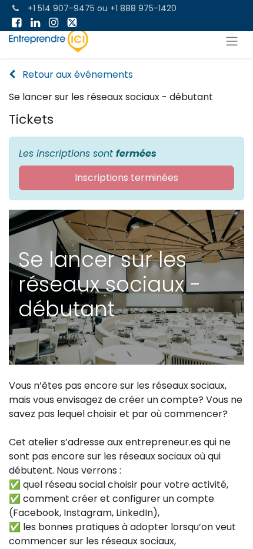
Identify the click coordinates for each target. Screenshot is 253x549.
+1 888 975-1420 (143, 8)
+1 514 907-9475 (61, 8)
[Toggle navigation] (231, 41)
